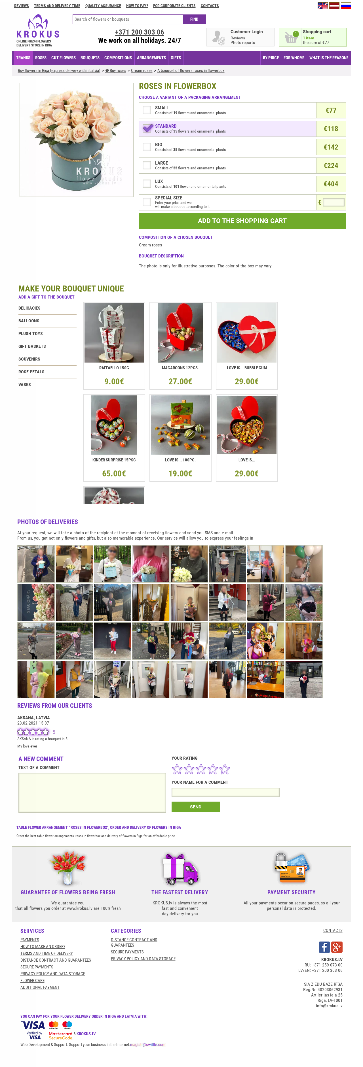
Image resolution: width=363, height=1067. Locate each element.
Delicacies (29, 308)
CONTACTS (333, 930)
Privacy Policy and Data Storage (52, 973)
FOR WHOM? (294, 57)
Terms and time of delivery (46, 953)
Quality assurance (103, 5)
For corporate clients (174, 5)
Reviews (21, 5)
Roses (41, 57)
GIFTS (176, 57)
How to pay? (137, 5)
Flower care (32, 980)
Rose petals (31, 371)
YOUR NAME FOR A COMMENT (200, 782)
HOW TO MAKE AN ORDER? (42, 946)
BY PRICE (271, 57)
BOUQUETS (90, 57)
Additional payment (40, 987)
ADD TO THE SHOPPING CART (242, 221)
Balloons (28, 320)
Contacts (210, 5)
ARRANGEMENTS (151, 57)
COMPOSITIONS (118, 57)
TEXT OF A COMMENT (39, 767)
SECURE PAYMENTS (36, 967)
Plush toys (30, 333)
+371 (139, 32)
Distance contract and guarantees (55, 960)
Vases (24, 384)
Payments (29, 939)
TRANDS (23, 57)
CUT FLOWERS (63, 57)
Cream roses (150, 245)
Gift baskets (32, 346)
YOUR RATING (184, 758)
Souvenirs (29, 359)
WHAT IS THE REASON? (329, 57)
